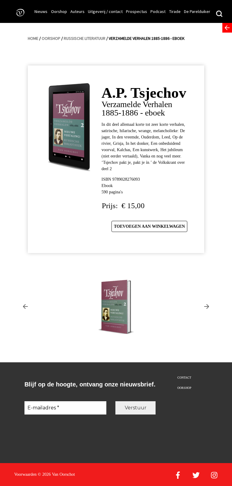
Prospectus (136, 11)
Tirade (175, 11)
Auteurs (77, 11)
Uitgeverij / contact (105, 11)
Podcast (158, 11)
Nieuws (40, 11)
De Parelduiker (197, 11)
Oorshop (59, 11)
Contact (184, 377)
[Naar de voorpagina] (18, 12)
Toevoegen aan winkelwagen (149, 226)
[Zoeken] (219, 14)
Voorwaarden (25, 474)
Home (33, 38)
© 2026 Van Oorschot (56, 474)
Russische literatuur (84, 38)
